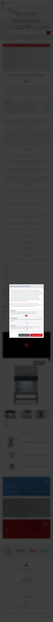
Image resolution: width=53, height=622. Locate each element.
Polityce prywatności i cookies (20, 301)
